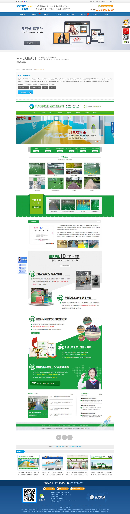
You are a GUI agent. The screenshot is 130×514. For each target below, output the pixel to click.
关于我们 (95, 14)
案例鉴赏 (21, 62)
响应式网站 (70, 14)
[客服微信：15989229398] (126, 42)
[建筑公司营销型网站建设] (70, 439)
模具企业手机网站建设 (59, 446)
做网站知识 (111, 1)
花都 (68, 509)
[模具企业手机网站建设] (58, 439)
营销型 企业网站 (30, 69)
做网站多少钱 (84, 509)
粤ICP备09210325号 (65, 507)
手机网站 (58, 14)
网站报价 (34, 14)
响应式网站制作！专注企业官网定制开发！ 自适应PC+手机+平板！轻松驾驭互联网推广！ (54, 7)
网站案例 (46, 14)
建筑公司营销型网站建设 (75, 446)
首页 (23, 69)
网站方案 (92, 1)
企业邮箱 (83, 14)
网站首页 (23, 14)
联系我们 (107, 14)
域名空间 (98, 1)
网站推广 (104, 1)
